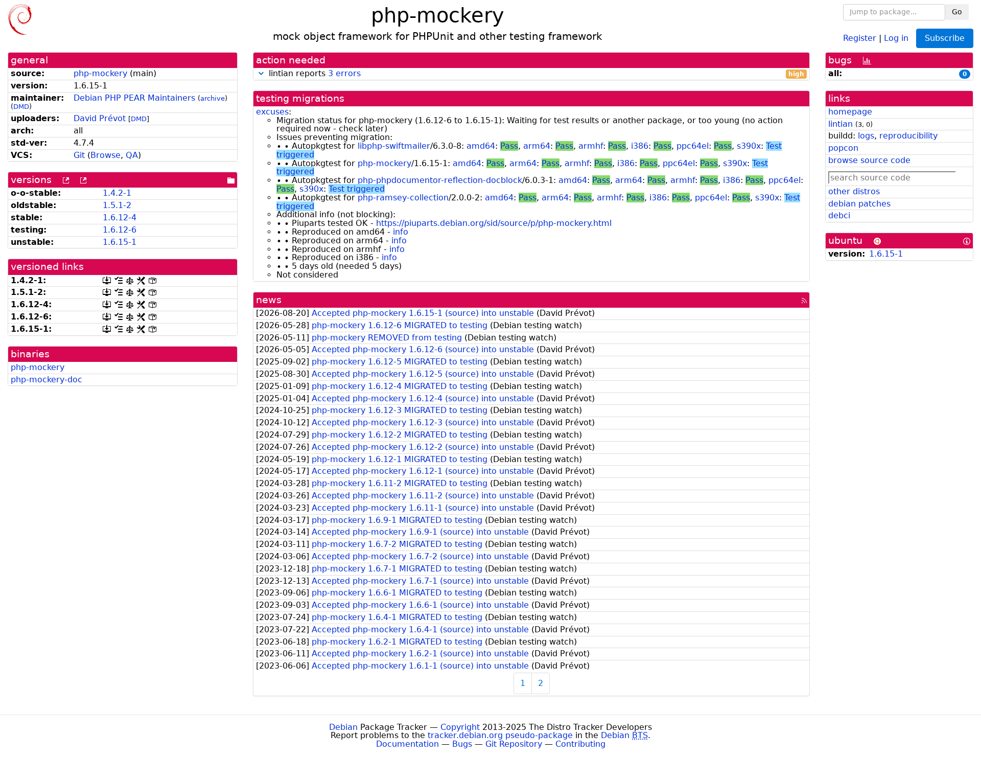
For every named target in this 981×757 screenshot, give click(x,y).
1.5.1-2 (117, 205)
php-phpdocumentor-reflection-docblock (440, 180)
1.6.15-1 (119, 242)
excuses (272, 112)
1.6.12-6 (119, 230)
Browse (105, 155)
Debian (343, 727)
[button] (261, 73)
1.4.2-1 (117, 193)
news (269, 300)
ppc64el (692, 146)
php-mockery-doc (46, 379)
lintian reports (535, 74)
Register (859, 37)
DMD (21, 106)
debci (839, 215)
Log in (896, 37)
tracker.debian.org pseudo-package (500, 735)
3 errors (344, 73)
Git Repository (513, 744)
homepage (850, 112)
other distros (854, 191)
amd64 (480, 146)
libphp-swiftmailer (394, 146)
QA (132, 155)
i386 (639, 146)
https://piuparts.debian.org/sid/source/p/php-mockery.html (494, 223)
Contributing (580, 744)
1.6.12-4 (119, 217)
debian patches (859, 204)
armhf (590, 146)
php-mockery (100, 73)
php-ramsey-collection (403, 197)
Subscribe (945, 38)
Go (957, 12)
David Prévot (100, 118)
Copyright (460, 727)
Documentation (407, 744)
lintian (840, 124)
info (400, 232)
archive (212, 98)
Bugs (462, 744)
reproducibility (908, 136)
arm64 (536, 146)
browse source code (869, 160)
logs (866, 136)
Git (79, 155)
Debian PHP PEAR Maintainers (134, 98)
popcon (843, 148)
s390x (749, 146)
